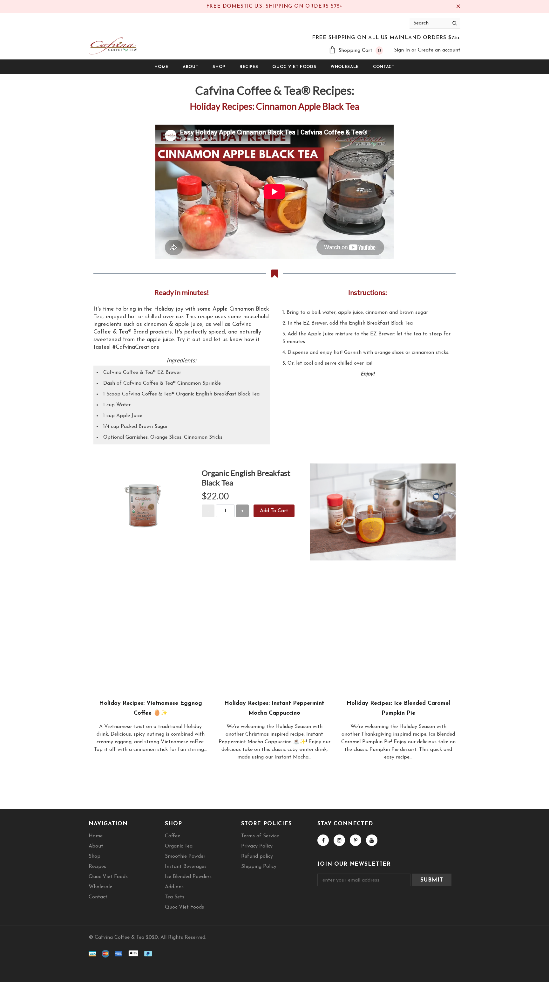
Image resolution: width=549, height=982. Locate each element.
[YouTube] (371, 840)
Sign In (402, 50)
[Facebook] (323, 840)
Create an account (439, 50)
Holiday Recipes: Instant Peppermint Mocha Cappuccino (274, 708)
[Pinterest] (355, 840)
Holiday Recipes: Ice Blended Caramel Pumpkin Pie (398, 708)
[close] (458, 6)
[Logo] (113, 46)
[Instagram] (339, 840)
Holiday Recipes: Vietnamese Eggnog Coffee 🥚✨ (150, 708)
